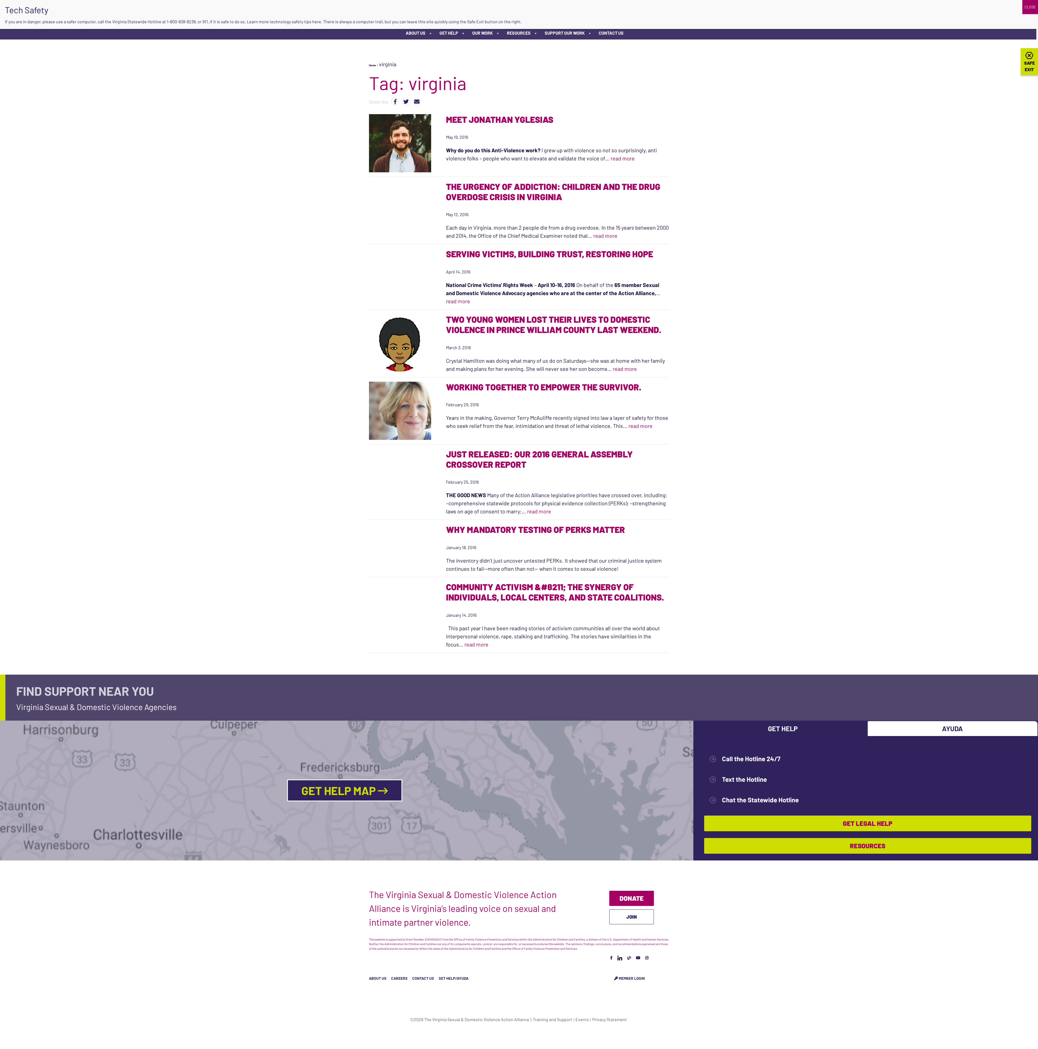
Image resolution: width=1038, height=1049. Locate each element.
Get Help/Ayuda (453, 978)
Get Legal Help (867, 823)
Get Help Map (339, 790)
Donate (632, 898)
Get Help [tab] (783, 728)
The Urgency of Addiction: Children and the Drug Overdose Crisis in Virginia (553, 191)
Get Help (449, 32)
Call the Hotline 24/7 (751, 759)
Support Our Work (565, 32)
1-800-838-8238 (181, 21)
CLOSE (1030, 7)
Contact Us (611, 32)
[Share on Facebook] (395, 101)
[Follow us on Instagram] (646, 957)
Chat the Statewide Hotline (760, 800)
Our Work (482, 32)
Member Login (631, 978)
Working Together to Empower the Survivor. (543, 387)
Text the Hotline (744, 779)
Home (372, 65)
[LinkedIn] (620, 957)
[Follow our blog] (629, 957)
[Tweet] (406, 101)
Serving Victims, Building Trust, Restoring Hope (550, 254)
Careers (399, 978)
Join (631, 917)
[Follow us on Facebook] (611, 957)
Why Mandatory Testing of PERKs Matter (535, 529)
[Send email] (417, 101)
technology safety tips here (295, 21)
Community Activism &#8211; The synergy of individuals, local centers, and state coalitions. (556, 592)
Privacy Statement (609, 1019)
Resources (519, 32)
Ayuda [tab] (952, 728)
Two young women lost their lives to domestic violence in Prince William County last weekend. (553, 324)
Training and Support (552, 1019)
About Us (415, 32)
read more (623, 158)
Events (582, 1019)
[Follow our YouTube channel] (638, 957)
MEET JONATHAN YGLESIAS (499, 119)
